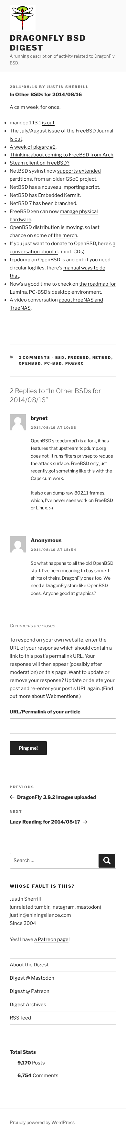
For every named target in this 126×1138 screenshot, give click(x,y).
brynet (39, 418)
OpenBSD (30, 363)
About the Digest (29, 965)
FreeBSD (78, 357)
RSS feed (20, 1018)
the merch (65, 235)
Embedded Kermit (59, 195)
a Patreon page (51, 939)
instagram (63, 907)
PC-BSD (53, 363)
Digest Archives (28, 1004)
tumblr (41, 907)
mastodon (88, 907)
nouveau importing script (70, 187)
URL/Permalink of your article (45, 712)
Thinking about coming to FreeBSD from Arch (61, 155)
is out (48, 123)
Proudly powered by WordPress (42, 1122)
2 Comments (35, 357)
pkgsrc (74, 363)
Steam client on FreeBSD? (39, 163)
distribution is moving (58, 227)
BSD (60, 357)
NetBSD (101, 357)
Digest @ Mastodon (32, 978)
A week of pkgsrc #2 (33, 147)
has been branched (54, 203)
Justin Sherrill (68, 87)
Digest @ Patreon (29, 991)
